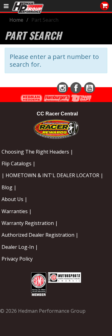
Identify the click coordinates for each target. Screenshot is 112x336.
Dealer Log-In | (20, 247)
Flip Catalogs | (18, 163)
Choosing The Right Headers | (37, 151)
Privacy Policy (17, 258)
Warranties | (17, 211)
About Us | (14, 199)
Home (16, 19)
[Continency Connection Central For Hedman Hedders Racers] (56, 128)
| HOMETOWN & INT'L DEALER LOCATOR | (52, 175)
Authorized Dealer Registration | (40, 234)
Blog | (9, 187)
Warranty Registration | (30, 223)
